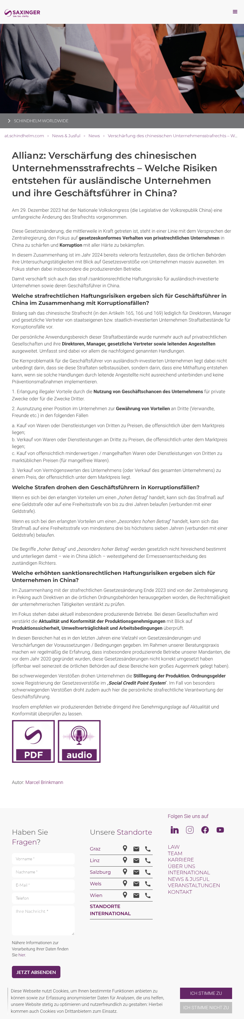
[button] (178, 1001)
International (189, 873)
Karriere (181, 860)
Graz (95, 849)
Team (175, 854)
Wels (95, 884)
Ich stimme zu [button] (206, 993)
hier (21, 955)
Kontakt (180, 892)
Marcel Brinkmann (44, 782)
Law (174, 847)
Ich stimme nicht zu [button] (206, 1007)
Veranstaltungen (194, 886)
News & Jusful (188, 879)
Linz (95, 861)
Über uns (181, 867)
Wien (96, 895)
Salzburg (100, 872)
